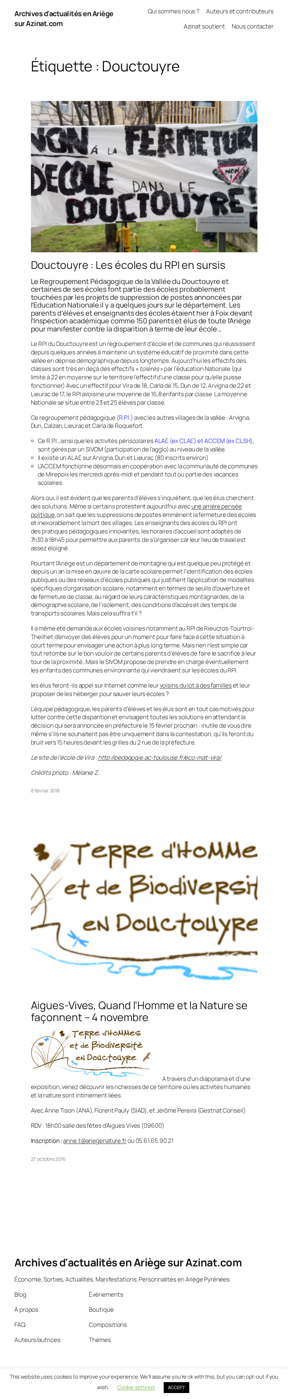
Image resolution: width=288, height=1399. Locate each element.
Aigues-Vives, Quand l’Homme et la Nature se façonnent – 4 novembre (139, 1011)
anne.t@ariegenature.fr (94, 1141)
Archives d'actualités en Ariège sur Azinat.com (128, 1262)
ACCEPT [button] (176, 1387)
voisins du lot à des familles (196, 685)
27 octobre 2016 (48, 1159)
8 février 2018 (45, 790)
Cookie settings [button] (136, 1387)
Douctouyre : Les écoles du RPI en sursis (128, 265)
